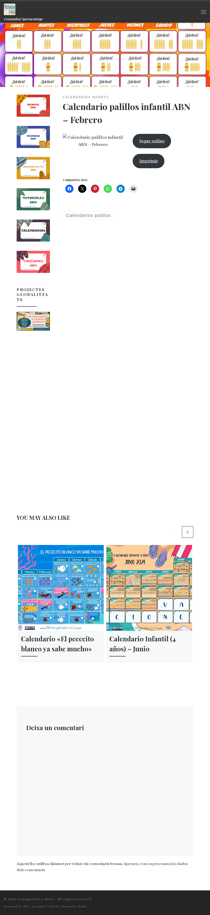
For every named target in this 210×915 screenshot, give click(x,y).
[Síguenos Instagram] (182, 901)
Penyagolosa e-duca (35, 899)
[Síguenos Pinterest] (204, 901)
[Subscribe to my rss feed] (167, 901)
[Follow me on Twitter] (189, 901)
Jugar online (152, 140)
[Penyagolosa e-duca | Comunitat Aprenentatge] (9, 8)
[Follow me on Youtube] (197, 901)
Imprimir (148, 160)
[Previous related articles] (175, 532)
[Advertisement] (33, 416)
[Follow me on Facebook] (174, 901)
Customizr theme (74, 906)
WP (25, 906)
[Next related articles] (187, 532)
